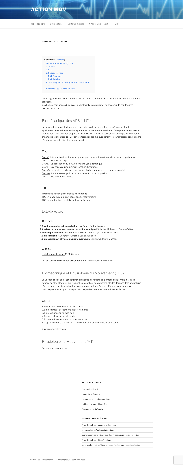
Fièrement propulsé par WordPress (70, 460)
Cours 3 (46, 163)
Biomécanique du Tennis (92, 409)
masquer (60, 60)
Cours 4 (46, 167)
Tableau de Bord (38, 24)
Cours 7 (46, 176)
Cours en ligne (56, 24)
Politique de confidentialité (41, 460)
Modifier (109, 260)
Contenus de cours (76, 24)
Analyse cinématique (107, 425)
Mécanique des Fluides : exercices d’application (118, 435)
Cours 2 (46, 160)
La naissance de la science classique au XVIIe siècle (67, 260)
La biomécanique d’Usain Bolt (94, 404)
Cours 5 (46, 170)
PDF (103, 98)
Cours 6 (46, 173)
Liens (117, 24)
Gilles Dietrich (87, 425)
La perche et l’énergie (91, 394)
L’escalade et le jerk (90, 389)
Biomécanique (104, 440)
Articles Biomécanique (99, 24)
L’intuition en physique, (53, 254)
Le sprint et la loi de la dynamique (96, 399)
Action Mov (49, 9)
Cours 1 (45, 157)
